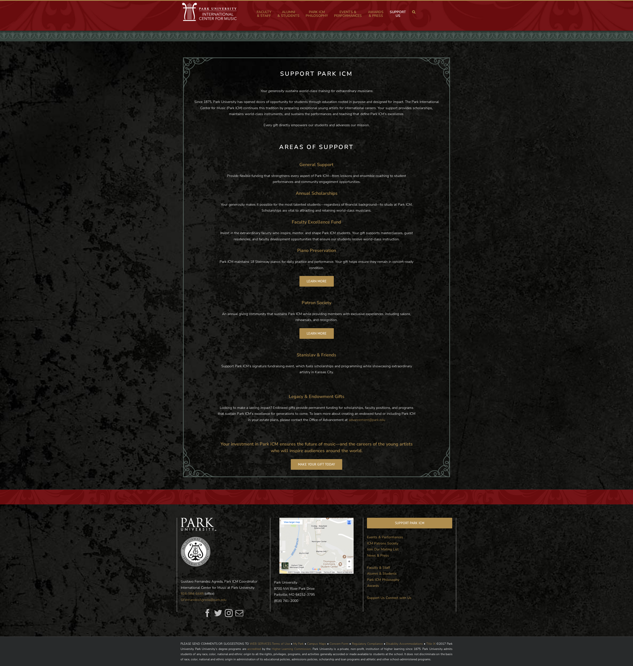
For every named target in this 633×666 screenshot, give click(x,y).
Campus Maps (316, 644)
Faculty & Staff (378, 567)
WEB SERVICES (260, 644)
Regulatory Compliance (367, 644)
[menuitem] (267, 14)
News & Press (378, 555)
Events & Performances (385, 537)
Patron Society (316, 303)
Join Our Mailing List (383, 549)
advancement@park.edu (367, 420)
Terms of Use (281, 644)
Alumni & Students (382, 573)
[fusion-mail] (239, 613)
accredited (254, 649)
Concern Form (339, 644)
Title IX (431, 644)
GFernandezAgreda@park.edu (203, 599)
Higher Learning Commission (291, 649)
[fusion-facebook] (207, 613)
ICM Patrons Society (382, 543)
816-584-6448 (192, 593)
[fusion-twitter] (218, 613)
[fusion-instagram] (229, 613)
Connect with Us (398, 597)
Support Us (376, 597)
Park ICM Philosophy (383, 579)
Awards (373, 585)
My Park (298, 644)
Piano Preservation (316, 250)
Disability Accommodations (404, 644)
